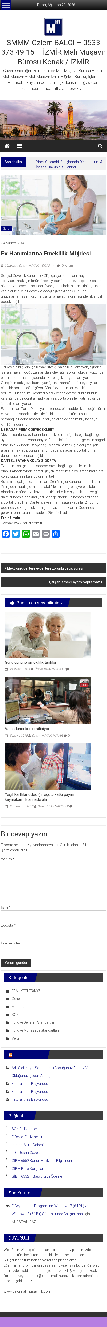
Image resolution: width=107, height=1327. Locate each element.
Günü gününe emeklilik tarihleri (31, 662)
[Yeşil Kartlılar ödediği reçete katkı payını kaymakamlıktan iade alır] (48, 766)
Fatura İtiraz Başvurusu (30, 1084)
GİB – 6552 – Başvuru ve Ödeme (37, 1176)
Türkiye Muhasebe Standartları (35, 1030)
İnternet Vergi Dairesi (28, 1145)
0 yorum (67, 265)
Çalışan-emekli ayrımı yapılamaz (74, 582)
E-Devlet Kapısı (28, 1054)
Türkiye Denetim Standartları (33, 1022)
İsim (5, 908)
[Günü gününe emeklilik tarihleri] (48, 635)
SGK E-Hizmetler (24, 1129)
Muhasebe (20, 1007)
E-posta (8, 925)
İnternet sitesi (11, 943)
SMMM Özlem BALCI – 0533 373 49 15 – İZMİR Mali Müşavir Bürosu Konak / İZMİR (53, 52)
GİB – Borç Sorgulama (29, 1169)
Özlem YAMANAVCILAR (49, 669)
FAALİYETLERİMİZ (26, 991)
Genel (6, 228)
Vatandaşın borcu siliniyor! (28, 728)
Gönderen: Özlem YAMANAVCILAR (27, 265)
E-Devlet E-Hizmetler (27, 1137)
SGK (15, 1015)
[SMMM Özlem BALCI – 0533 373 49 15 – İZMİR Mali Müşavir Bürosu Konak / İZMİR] (7, 146)
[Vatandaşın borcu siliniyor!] (48, 700)
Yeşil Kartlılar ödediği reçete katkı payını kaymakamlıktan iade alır (39, 797)
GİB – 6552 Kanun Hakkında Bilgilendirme (44, 1161)
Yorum (7, 859)
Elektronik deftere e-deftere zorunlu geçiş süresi (45, 568)
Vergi (16, 1038)
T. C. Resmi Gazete (26, 1153)
